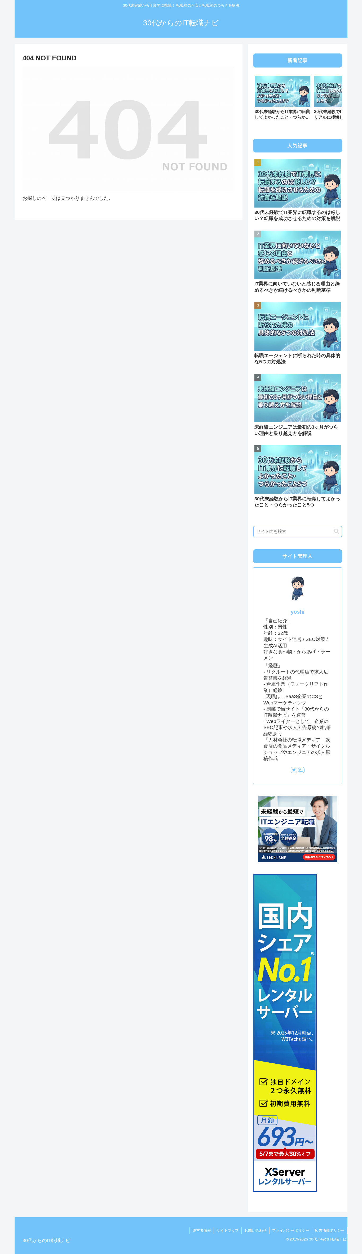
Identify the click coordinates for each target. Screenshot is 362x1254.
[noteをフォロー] (301, 770)
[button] (332, 99)
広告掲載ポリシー (330, 1230)
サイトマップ (228, 1230)
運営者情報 (201, 1230)
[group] (282, 100)
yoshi (297, 612)
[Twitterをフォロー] (294, 770)
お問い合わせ (255, 1230)
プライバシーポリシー (290, 1230)
